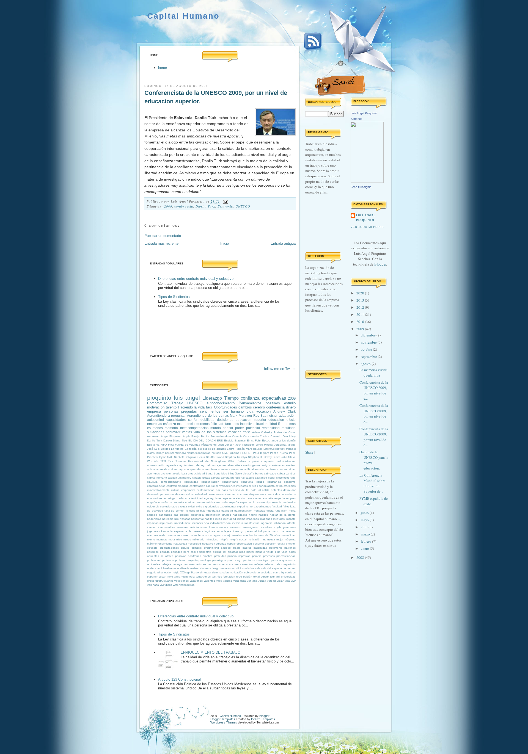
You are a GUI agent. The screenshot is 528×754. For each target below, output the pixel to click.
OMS (225, 452)
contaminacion (156, 485)
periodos (176, 551)
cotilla (279, 485)
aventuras (153, 473)
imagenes (252, 518)
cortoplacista (267, 485)
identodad (229, 518)
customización (206, 489)
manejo (226, 535)
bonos (259, 473)
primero (257, 555)
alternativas (234, 465)
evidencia (153, 506)
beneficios (220, 473)
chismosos (282, 477)
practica (208, 555)
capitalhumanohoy (179, 477)
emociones (255, 498)
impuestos (166, 522)
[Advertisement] (211, 332)
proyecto (192, 560)
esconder (222, 502)
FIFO (164, 444)
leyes (227, 531)
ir (274, 527)
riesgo (215, 568)
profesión (168, 560)
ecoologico (170, 498)
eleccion (241, 498)
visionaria (153, 584)
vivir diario (166, 584)
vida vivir (290, 580)
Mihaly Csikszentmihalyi (170, 452)
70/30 (247, 432)
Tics (170, 461)
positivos (180, 555)
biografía (248, 473)
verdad (271, 580)
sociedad (266, 572)
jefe (279, 527)
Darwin (167, 440)
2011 (360, 314)
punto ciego (234, 560)
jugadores (153, 531)
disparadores (257, 494)
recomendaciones (195, 564)
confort (193, 419)
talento (171, 407)
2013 (360, 300)
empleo (291, 498)
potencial (253, 428)
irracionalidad (266, 424)
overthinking (211, 547)
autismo (271, 469)
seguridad (153, 572)
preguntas (189, 411)
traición (247, 576)
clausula (152, 481)
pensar (228, 428)
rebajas (166, 564)
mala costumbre (169, 535)
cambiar (291, 473)
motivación (155, 407)
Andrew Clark (284, 411)
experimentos (262, 506)
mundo (215, 428)
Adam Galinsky (262, 432)
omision (291, 543)
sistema (217, 572)
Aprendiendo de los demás (208, 415)
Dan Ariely (289, 436)
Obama (234, 452)
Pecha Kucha (279, 452)
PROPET (246, 452)
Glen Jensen (226, 444)
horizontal (197, 518)
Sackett (179, 457)
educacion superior (251, 419)
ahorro (211, 465)
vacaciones (181, 580)
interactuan (207, 527)
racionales (153, 564)
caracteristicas (201, 477)
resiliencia (183, 568)
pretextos (220, 555)
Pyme (162, 457)
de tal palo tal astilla (255, 489)
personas (171, 411)
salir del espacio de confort (278, 568)
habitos (263, 514)
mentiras (161, 539)
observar (258, 543)
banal (209, 473)
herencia (167, 518)
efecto (291, 419)
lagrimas (210, 531)
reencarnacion (244, 564)
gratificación (213, 514)
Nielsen (216, 452)
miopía (224, 539)
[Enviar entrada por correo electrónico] (224, 201)
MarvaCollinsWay (274, 448)
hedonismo (154, 518)
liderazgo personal (245, 531)
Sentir (201, 457)
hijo (176, 518)
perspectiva (204, 551)
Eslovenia (225, 206)
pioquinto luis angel (173, 397)
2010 (360, 321)
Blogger (380, 264)
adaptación (287, 415)
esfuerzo (169, 424)
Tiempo (231, 398)
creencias (290, 485)
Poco (292, 452)
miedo (187, 539)
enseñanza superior (171, 502)
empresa (154, 411)
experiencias (211, 506)
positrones (194, 555)
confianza (250, 398)
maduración (288, 531)
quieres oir (289, 560)
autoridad (290, 469)
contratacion (197, 485)
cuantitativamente (158, 489)
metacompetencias (194, 428)
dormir (270, 494)
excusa (182, 506)
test (214, 576)
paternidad (260, 547)
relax (279, 564)
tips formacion (226, 576)
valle (219, 580)
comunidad (191, 481)
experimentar (228, 506)
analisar (291, 465)
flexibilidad (192, 510)
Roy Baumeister (265, 415)
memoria (171, 428)
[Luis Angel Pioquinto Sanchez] (367, 181)
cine (293, 477)
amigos (266, 465)
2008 (360, 557)
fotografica (213, 510)
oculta (281, 543)
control (210, 485)
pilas (242, 551)
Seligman (191, 457)
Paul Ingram (261, 452)
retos (208, 568)
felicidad (217, 424)
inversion (235, 527)
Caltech (237, 436)
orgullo (185, 547)
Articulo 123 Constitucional (179, 679)
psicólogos (219, 560)
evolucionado (168, 506)
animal (151, 469)
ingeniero (267, 522)
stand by (278, 572)
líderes (283, 424)
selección (166, 572)
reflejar (258, 564)
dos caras (281, 494)
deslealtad (200, 494)
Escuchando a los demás (279, 440)
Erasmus (240, 440)
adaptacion (268, 461)
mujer (279, 539)
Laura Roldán (235, 448)
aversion (166, 473)
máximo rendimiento (159, 543)
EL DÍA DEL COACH (202, 440)
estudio (290, 403)
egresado (229, 498)
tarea (177, 576)
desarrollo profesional (160, 494)
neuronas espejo (224, 543)
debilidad (207, 419)
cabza (281, 473)
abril (365, 526)
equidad (190, 502)
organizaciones (169, 547)
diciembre (368, 335)
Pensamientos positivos (259, 403)
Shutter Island (215, 457)
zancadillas (187, 584)
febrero (366, 541)
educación (276, 419)
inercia (236, 522)
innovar (151, 527)
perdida (165, 551)
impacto (291, 518)
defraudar (289, 489)
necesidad (194, 543)
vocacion (234, 432)
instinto (194, 527)
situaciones (155, 432)
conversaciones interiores (232, 485)
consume (290, 481)
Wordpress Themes (223, 722)
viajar (280, 580)
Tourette (180, 461)
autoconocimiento (221, 403)
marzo (366, 534)
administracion (286, 461)
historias (185, 518)
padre (237, 547)
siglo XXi (179, 572)
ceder (271, 477)
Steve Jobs (280, 457)
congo (260, 481)
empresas (154, 424)
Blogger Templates (222, 719)
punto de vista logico (257, 560)
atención (259, 469)
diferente (229, 494)
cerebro (259, 407)
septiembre (369, 356)
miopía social (238, 539)
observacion (244, 543)
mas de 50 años (269, 535)
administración (156, 465)
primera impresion (239, 555)
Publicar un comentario (162, 236)
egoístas (215, 498)
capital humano (157, 477)
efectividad (196, 498)
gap (176, 514)
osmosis (196, 547)
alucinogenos (251, 465)
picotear (233, 551)
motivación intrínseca (261, 539)
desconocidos (184, 494)
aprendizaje (209, 469)
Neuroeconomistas (198, 452)
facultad (277, 506)
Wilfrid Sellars (237, 461)
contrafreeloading (177, 485)
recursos (227, 564)
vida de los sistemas (210, 432)
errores (201, 502)
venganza (239, 580)
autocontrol (155, 419)
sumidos (290, 572)
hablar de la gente (283, 514)
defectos (276, 489)
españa (234, 502)
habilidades (240, 514)
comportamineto (171, 481)
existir (191, 506)
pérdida (276, 560)
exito (199, 506)
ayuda (176, 473)
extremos (203, 424)
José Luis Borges (158, 448)
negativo (207, 543)
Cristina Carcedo (270, 436)
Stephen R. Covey (260, 457)
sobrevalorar (252, 572)
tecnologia (188, 576)
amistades (278, 465)
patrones (290, 547)
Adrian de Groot (285, 432)
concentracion (210, 481)
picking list (219, 551)
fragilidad (227, 510)
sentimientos (210, 411)
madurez (152, 535)
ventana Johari (256, 580)
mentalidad (289, 535)
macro (275, 531)
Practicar (152, 457)
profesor (180, 560)
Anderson (153, 436)
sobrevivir (173, 432)
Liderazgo (212, 398)
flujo (202, 510)
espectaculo (247, 502)
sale (257, 568)
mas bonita (250, 535)
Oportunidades (225, 407)
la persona (196, 531)
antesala (161, 469)
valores (227, 580)
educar (183, 498)
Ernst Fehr (254, 440)
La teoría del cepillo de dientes (205, 448)
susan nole (166, 576)
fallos (286, 506)
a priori (254, 461)
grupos (226, 514)
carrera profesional (233, 477)
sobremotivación (232, 572)
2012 (360, 307)
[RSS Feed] (312, 46)
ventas (187, 432)
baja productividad (193, 473)
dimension (242, 494)
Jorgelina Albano (285, 444)
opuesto (152, 547)
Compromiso (157, 403)
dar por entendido (228, 489)
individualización (220, 522)
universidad (288, 576)
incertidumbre (182, 522)
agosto (366, 363)
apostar (184, 469)
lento (220, 531)
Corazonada (251, 436)
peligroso (153, 551)
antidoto (173, 469)
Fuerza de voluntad (187, 444)
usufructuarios (164, 580)
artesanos (237, 469)
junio (365, 512)
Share (309, 452)
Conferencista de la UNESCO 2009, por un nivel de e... (373, 390)
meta (172, 539)
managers (214, 535)
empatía (279, 498)
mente (151, 539)
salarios (249, 568)
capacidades (176, 419)
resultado (289, 428)
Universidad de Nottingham (207, 461)
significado (192, 572)
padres (247, 547)
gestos (184, 514)
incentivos (247, 424)
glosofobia (197, 514)
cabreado (270, 473)
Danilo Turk (205, 206)
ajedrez (221, 465)
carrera (215, 477)
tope (239, 576)
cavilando (261, 477)
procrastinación (286, 555)
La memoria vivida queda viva (373, 372)
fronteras (259, 510)
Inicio (224, 243)
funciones (231, 424)
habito (253, 514)
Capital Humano (183, 16)
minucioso (212, 539)
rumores (226, 568)
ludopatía (264, 531)
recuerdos (214, 564)
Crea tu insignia (361, 187)
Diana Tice (180, 440)
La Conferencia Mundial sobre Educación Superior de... (372, 483)
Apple (186, 436)
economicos (154, 498)
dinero (291, 407)
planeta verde (264, 551)
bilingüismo (235, 473)
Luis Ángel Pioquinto (366, 217)
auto (280, 469)
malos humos (198, 535)
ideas (218, 518)
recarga (177, 564)
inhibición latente (285, 522)
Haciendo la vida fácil (195, 407)
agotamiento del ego (193, 465)
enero (365, 548)
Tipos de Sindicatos (174, 297)
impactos (152, 522)
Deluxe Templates (263, 719)
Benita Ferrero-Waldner (216, 436)
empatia (268, 498)
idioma (241, 518)
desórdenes (215, 494)
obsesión (270, 543)
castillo (250, 477)
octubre (367, 349)
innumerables (166, 527)
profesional (154, 560)
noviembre (369, 342)
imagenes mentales (272, 518)
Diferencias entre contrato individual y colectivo (195, 279)
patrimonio (275, 547)
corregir (253, 485)
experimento (245, 506)
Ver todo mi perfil (368, 226)
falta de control (174, 510)
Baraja (195, 436)
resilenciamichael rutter (161, 568)
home (162, 68)
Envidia (228, 440)
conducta (247, 481)
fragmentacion (243, 510)
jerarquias (289, 527)
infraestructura (250, 522)
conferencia (183, 206)
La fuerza (177, 448)
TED (163, 461)
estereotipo (264, 502)
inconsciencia (200, 522)
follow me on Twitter (280, 369)
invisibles (266, 527)
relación (269, 564)
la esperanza (179, 531)
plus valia (281, 551)
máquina (290, 539)
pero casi (189, 551)
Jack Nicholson (245, 444)
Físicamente (209, 444)
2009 (168, 206)
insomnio (182, 527)
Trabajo (177, 403)
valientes (209, 580)
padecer (226, 547)
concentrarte (230, 481)
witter (176, 584)
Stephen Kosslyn (236, 457)
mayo (365, 519)
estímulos (290, 502)
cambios (245, 407)
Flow (171, 444)
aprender (195, 469)
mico (179, 539)
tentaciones (203, 576)
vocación (263, 411)
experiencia (186, 424)
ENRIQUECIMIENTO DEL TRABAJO (210, 652)
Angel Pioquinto (171, 436)
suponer (152, 576)
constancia (274, 481)
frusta (270, 510)
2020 (360, 293)
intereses (222, 527)
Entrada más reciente (161, 243)
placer (250, 551)
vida (250, 411)
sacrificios (238, 568)
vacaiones (196, 580)
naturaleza (180, 543)
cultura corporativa (183, 489)
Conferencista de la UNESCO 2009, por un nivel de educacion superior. (215, 97)
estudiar (277, 502)
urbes (150, 580)
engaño (152, 502)
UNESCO (242, 206)
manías (237, 535)
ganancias (165, 514)
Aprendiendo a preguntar (166, 415)
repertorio (290, 564)
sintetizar (205, 572)
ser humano (233, 411)
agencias (172, 465)
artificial (249, 469)
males (184, 535)
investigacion (251, 527)
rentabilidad (271, 428)
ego (206, 498)
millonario (198, 539)
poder (239, 428)
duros (292, 494)
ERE (220, 440)
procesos (269, 555)
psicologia (205, 560)
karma (165, 531)
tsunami (275, 576)
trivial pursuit (261, 576)
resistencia (197, 568)
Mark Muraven (241, 415)
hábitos (209, 518)
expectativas (274, 398)
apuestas (224, 469)
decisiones (225, 419)
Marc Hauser (254, 448)
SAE (170, 457)
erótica (211, 502)
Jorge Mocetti (264, 444)
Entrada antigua (283, 243)
